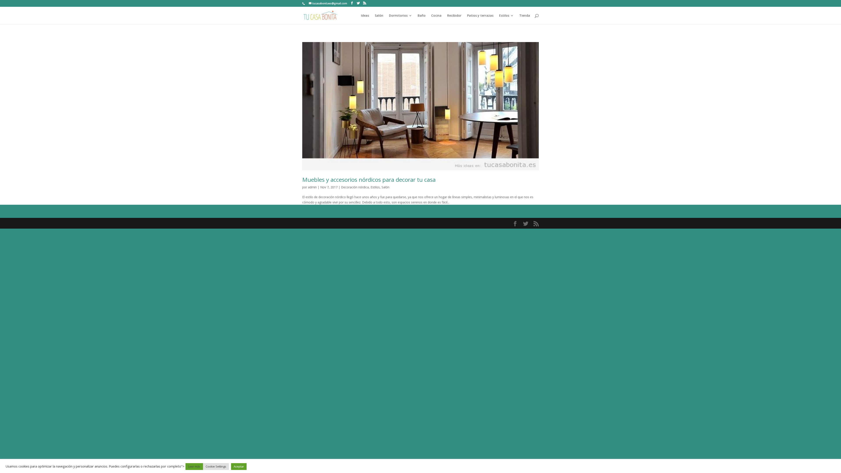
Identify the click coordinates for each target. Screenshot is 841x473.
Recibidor (454, 16)
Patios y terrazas (480, 16)
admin (312, 187)
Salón (379, 16)
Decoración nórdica (355, 187)
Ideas (365, 16)
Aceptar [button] (239, 466)
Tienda (524, 16)
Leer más (194, 466)
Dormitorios (398, 16)
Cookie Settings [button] (216, 466)
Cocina (436, 16)
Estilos (504, 16)
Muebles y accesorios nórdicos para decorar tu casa (369, 180)
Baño (422, 16)
